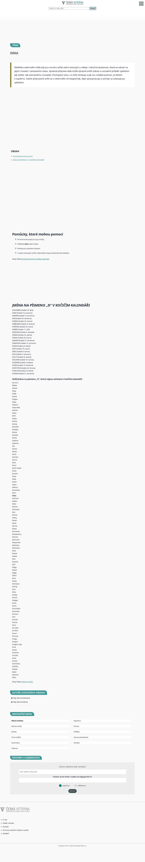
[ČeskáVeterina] (72, 5)
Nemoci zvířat (16, 726)
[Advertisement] (59, 25)
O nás (5, 820)
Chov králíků (16, 737)
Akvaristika (15, 743)
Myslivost (77, 721)
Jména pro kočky (27, 682)
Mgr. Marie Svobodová (21, 698)
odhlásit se (81, 785)
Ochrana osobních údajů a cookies (16, 830)
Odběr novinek (8, 823)
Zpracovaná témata (81, 737)
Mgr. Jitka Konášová (20, 702)
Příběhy (77, 732)
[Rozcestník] (141, 3)
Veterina (14, 748)
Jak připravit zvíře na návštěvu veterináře (35, 259)
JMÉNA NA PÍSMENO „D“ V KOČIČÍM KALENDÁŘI (28, 160)
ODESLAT (72, 791)
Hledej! (93, 8)
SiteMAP (6, 833)
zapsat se (65, 785)
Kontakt (77, 743)
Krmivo (76, 726)
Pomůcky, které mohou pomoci (23, 156)
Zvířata (14, 732)
